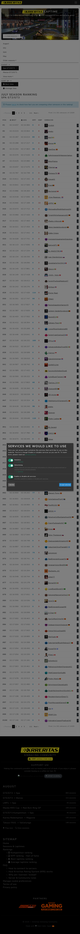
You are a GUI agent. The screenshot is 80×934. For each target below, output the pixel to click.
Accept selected (65, 485)
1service (18, 462)
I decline (11, 485)
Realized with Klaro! (64, 488)
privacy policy (30, 455)
